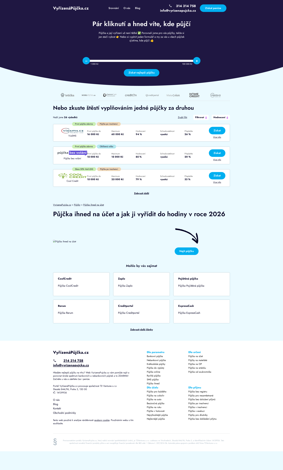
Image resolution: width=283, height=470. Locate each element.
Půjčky (77, 204)
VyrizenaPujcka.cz (62, 204)
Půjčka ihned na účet (93, 204)
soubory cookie (101, 420)
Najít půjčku (186, 251)
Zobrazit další (141, 193)
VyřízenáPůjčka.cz (71, 8)
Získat (217, 130)
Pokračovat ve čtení (81, 284)
